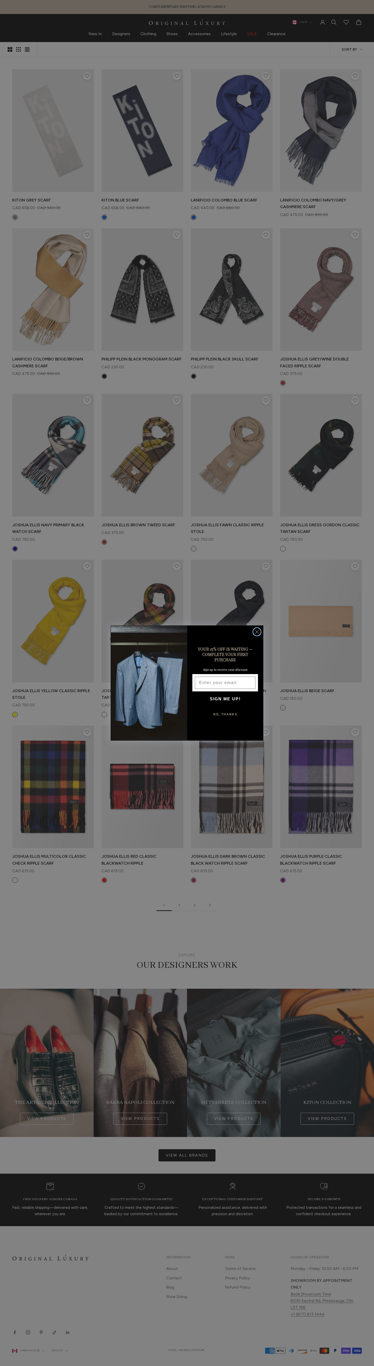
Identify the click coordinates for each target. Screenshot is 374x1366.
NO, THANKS (225, 714)
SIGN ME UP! (225, 699)
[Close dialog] (257, 632)
